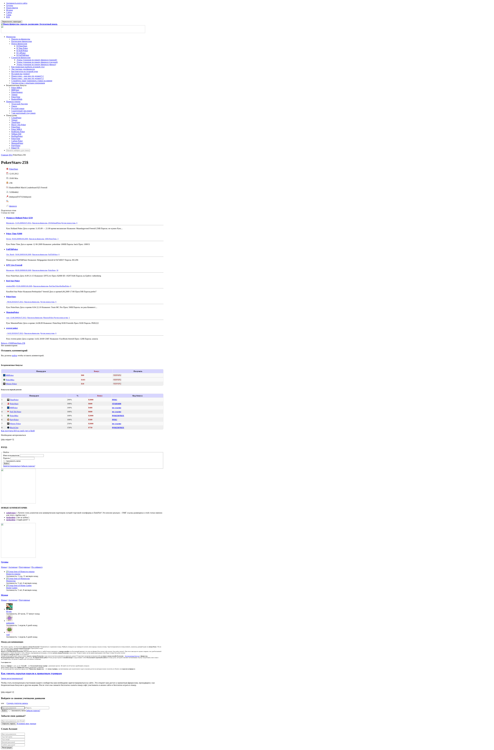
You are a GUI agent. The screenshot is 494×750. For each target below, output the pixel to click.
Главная (4, 155)
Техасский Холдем (19, 104)
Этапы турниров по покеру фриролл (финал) (36, 64)
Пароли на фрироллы (20, 39)
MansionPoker (17, 143)
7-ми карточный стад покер (23, 113)
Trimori (14, 94)
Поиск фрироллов (19, 44)
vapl (8, 634)
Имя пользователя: (11, 455)
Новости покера (13, 574)
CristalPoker (16, 118)
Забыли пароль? (28, 466)
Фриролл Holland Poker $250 (19, 218)
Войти (6, 464)
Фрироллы (11, 37)
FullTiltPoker (12, 249)
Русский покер (17, 108)
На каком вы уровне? (20, 74)
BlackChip (14, 427)
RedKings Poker (18, 132)
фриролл (13, 206)
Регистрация (7, 748)
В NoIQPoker (22, 51)
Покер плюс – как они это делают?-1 (27, 76)
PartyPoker (15, 145)
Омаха (14, 106)
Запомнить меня (13, 461)
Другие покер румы (68, 223)
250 (49, 223)
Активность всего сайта (16, 3)
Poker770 (15, 148)
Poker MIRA (16, 88)
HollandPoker (56, 223)
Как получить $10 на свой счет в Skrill (18, 431)
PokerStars (15, 127)
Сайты (9, 12)
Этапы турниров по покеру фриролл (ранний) (36, 60)
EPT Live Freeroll (14, 265)
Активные (12, 567)
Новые (4, 567)
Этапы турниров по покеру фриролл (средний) (37, 62)
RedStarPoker (17, 136)
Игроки (9, 10)
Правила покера (13, 101)
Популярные (24, 567)
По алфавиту (37, 567)
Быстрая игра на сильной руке (24, 71)
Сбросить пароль (8, 724)
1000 (46, 239)
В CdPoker (21, 53)
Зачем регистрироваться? (12, 678)
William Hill (16, 134)
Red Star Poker (13, 281)
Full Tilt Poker (15, 411)
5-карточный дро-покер (21, 111)
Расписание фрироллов (21, 41)
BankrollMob (16, 99)
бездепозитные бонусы (132, 656)
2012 (10, 155)
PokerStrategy (17, 92)
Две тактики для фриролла (23, 69)
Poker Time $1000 (14, 234)
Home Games (11, 588)
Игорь (9, 611)
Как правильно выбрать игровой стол (28, 67)
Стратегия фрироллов (20, 57)
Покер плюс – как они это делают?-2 (27, 78)
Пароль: (7, 458)
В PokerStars (21, 46)
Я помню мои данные (26, 723)
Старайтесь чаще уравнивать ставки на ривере (31, 81)
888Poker (15, 90)
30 (57, 270)
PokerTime (15, 97)
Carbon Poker (17, 141)
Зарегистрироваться (12, 466)
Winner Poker (11, 384)
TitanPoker (15, 122)
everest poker (12, 328)
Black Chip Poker (18, 125)
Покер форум (12, 8)
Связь (8, 15)
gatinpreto (10, 623)
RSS (8, 17)
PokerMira (10, 380)
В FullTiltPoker (22, 55)
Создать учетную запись (17, 703)
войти (14, 355)
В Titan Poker (22, 48)
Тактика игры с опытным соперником (28, 83)
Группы (9, 5)
